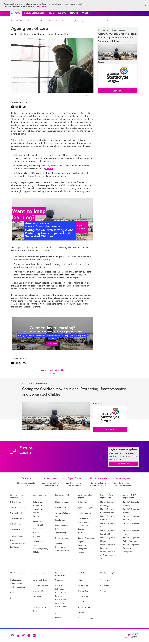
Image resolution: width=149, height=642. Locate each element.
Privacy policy (83, 585)
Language (36, 536)
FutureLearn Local (34, 12)
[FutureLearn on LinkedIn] (34, 635)
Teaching (36, 516)
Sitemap (81, 613)
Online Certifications (18, 507)
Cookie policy (83, 596)
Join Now (117, 90)
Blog (12, 598)
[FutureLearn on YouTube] (29, 635)
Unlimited (36, 602)
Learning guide (38, 591)
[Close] (145, 5)
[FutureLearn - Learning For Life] (131, 635)
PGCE (80, 532)
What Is (86, 12)
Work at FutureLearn (17, 587)
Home (13, 21)
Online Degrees (15, 524)
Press (51, 12)
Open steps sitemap (85, 618)
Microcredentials (16, 513)
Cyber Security (60, 532)
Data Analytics (60, 507)
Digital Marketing (61, 502)
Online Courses (15, 502)
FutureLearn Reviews (40, 585)
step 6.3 (49, 168)
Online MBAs (82, 502)
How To (74, 12)
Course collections (62, 551)
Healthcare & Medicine (25, 21)
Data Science (60, 520)
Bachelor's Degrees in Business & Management (131, 548)
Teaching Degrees (84, 513)
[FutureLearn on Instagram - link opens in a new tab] (18, 635)
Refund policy (83, 591)
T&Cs (80, 580)
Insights (62, 12)
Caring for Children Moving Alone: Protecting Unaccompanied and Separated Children (73, 21)
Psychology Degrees (85, 507)
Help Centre (104, 585)
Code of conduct (84, 602)
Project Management (62, 538)
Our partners (59, 580)
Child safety (104, 580)
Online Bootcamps (17, 518)
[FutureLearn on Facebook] (13, 635)
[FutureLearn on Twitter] (23, 635)
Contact (103, 591)
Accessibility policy (85, 607)
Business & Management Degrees (82, 548)
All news (16, 12)
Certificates (37, 596)
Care (38, 21)
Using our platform (40, 580)
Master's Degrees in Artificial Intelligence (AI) (108, 555)
